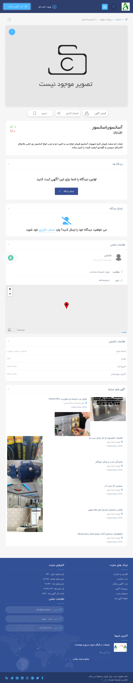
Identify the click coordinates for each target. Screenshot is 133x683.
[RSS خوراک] (6, 678)
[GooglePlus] (32, 678)
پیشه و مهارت (105, 19)
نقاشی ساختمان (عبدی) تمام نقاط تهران (105, 510)
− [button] (10, 294)
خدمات (118, 19)
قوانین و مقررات (120, 574)
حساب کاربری (46, 229)
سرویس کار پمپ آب (113, 486)
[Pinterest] (17, 678)
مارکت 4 (105, 680)
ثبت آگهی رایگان (15, 6)
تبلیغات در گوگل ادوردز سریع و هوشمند (92, 645)
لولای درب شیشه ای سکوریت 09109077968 (68, 399)
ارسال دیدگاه (69, 191)
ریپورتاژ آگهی (121, 588)
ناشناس (108, 255)
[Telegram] (11, 678)
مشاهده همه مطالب (80, 659)
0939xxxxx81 (104, 280)
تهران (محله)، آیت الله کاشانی (74, 403)
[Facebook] (42, 678)
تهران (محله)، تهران (113, 442)
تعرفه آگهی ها (121, 598)
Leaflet (124, 332)
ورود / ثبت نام (45, 7)
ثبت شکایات (122, 579)
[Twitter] (37, 678)
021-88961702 (45, 628)
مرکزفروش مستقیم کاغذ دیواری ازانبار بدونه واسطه (100, 534)
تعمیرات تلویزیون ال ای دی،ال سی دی (106, 438)
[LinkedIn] (22, 678)
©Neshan (21, 330)
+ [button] (10, 289)
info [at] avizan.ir (43, 610)
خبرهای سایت (122, 593)
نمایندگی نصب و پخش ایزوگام (109, 462)
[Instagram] (27, 678)
